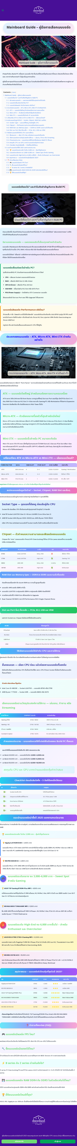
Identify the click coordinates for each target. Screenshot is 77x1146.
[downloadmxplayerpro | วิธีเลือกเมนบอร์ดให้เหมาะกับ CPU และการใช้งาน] (38, 10)
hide (13, 92)
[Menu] (3, 10)
